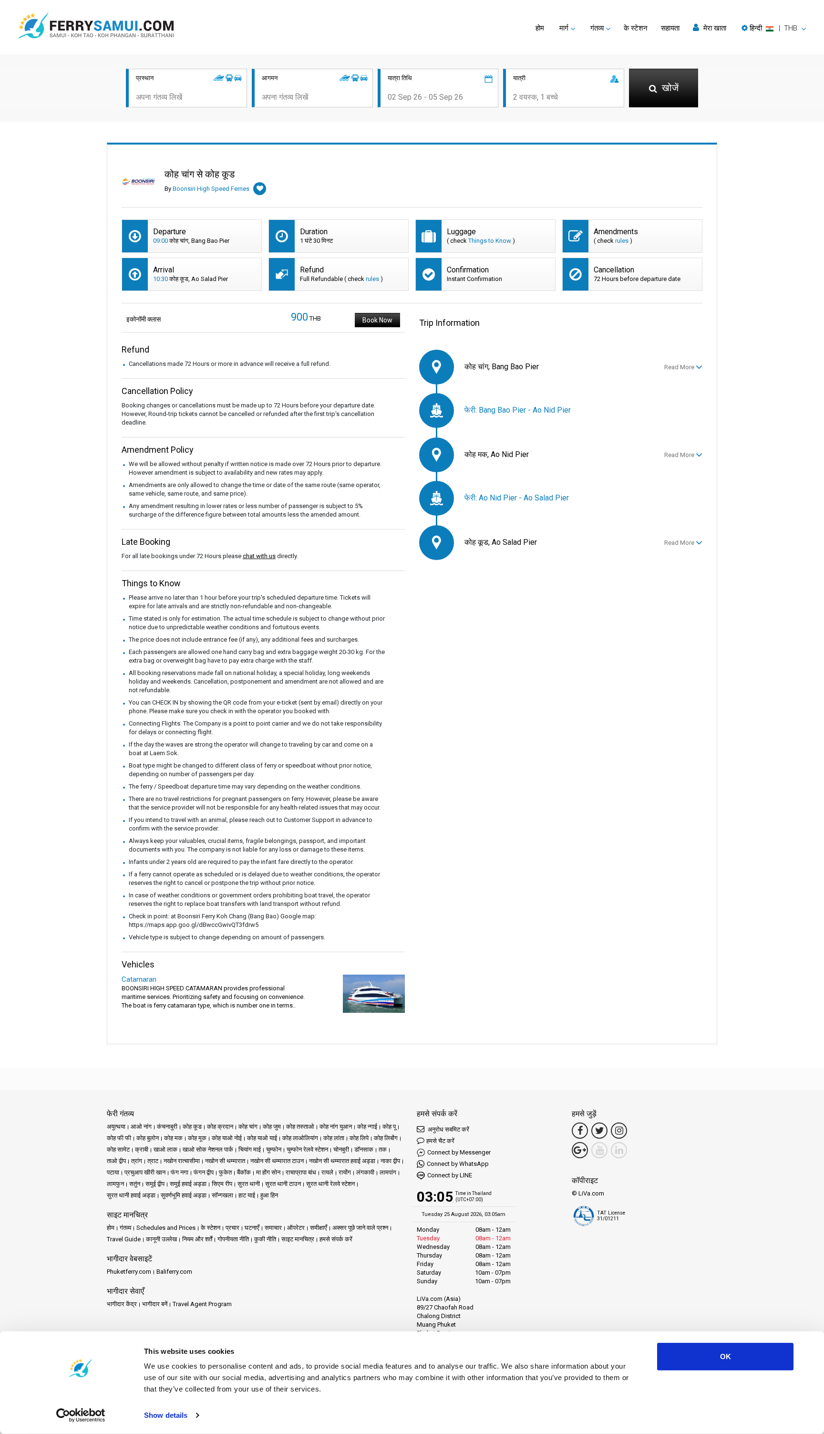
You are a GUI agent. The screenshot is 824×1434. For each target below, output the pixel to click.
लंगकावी (365, 1172)
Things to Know (489, 240)
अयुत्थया (116, 1126)
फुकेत (225, 1172)
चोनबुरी (341, 1149)
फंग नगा (179, 1172)
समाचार (273, 1227)
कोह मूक (197, 1138)
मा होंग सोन (268, 1172)
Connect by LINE (449, 1175)
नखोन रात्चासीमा (182, 1160)
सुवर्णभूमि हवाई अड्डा (183, 1195)
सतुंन (134, 1183)
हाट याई (246, 1195)
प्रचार (232, 1227)
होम (540, 28)
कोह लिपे (359, 1138)
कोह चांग (248, 1126)
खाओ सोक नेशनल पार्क (208, 1149)
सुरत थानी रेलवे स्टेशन (330, 1183)
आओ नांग (141, 1126)
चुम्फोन (273, 1149)
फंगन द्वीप (204, 1172)
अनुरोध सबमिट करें (447, 1129)
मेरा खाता (713, 28)
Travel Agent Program (202, 1304)
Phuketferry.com (129, 1271)
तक (383, 1149)
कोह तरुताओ (300, 1126)
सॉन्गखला (222, 1195)
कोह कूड (192, 1126)
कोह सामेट (118, 1149)
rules (621, 240)
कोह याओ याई (262, 1138)
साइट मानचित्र (297, 1239)
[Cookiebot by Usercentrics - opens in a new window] (81, 1415)
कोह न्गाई (367, 1126)
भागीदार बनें (154, 1304)
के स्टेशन (636, 28)
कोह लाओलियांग (300, 1138)
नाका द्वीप (390, 1160)
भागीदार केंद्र (122, 1304)
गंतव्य (125, 1227)
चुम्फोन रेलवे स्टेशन (307, 1149)
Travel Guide (124, 1239)
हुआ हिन (269, 1195)
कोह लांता (333, 1138)
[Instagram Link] (619, 1130)
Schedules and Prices (166, 1227)
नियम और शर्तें (197, 1239)
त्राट (152, 1160)
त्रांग (136, 1160)
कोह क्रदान (220, 1126)
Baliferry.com (174, 1271)
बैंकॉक (244, 1172)
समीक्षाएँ (318, 1227)
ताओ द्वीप (116, 1160)
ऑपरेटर (296, 1227)
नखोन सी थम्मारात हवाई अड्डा (342, 1160)
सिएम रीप (222, 1183)
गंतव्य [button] (597, 28)
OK (725, 1356)
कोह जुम (272, 1126)
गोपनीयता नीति (233, 1239)
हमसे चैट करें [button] (440, 1140)
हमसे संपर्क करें (335, 1239)
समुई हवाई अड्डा (188, 1183)
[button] (774, 28)
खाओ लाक (165, 1149)
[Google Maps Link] (580, 1150)
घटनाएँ (252, 1227)
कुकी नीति (265, 1239)
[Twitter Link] (599, 1130)
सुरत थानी (248, 1183)
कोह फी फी (119, 1138)
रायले (327, 1172)
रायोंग (345, 1172)
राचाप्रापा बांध (301, 1172)
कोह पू (389, 1126)
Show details (165, 1415)
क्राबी (141, 1149)
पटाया (113, 1172)
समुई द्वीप (155, 1183)
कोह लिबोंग (386, 1138)
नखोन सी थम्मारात (225, 1160)
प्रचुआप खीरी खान (144, 1172)
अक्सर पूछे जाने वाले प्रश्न (360, 1227)
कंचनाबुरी (167, 1126)
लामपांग (388, 1172)
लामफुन (115, 1183)
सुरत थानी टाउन (283, 1183)
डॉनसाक (363, 1149)
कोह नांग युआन (335, 1126)
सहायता (670, 28)
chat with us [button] (259, 556)
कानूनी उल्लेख (161, 1239)
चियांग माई (249, 1149)
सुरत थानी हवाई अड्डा (131, 1195)
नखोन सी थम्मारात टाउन (277, 1160)
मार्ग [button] (563, 28)
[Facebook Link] (580, 1130)
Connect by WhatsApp (458, 1163)
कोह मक (173, 1138)
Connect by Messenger (459, 1152)
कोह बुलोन (147, 1138)
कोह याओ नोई (227, 1138)
